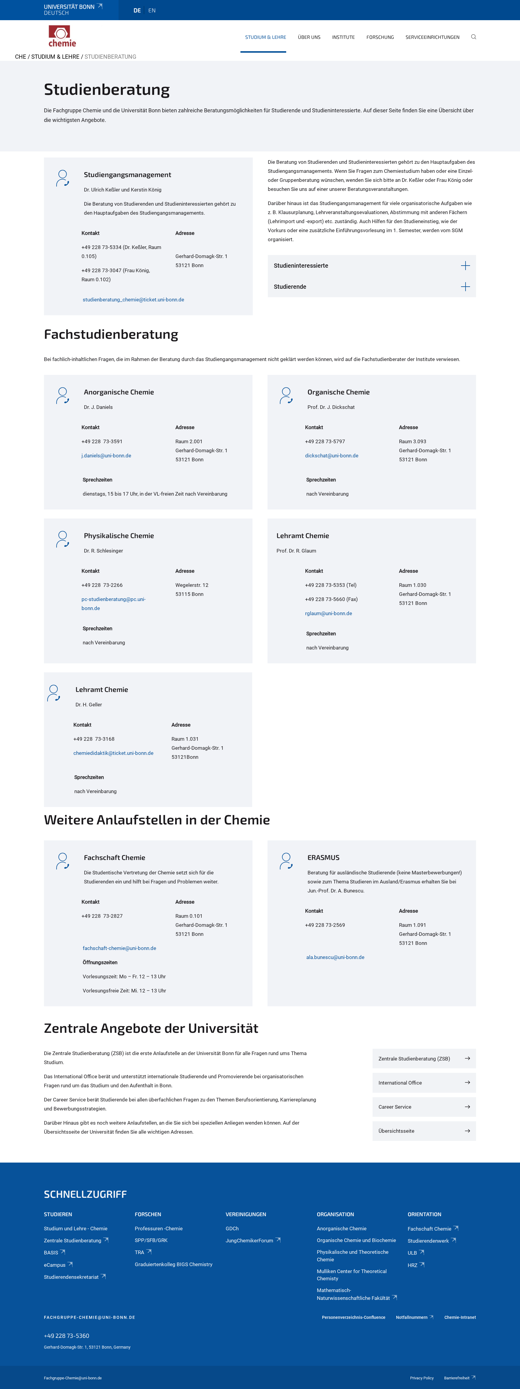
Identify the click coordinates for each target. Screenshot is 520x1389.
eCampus (55, 1265)
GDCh (232, 1228)
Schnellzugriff (85, 1194)
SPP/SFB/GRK (151, 1240)
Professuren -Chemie (159, 1228)
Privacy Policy (422, 1378)
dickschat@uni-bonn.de (331, 456)
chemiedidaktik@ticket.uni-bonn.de (113, 753)
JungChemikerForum (249, 1241)
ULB (412, 1253)
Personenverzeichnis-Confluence (353, 1317)
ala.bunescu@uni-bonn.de (335, 957)
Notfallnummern (412, 1317)
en (152, 10)
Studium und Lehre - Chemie (75, 1228)
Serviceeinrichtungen (433, 37)
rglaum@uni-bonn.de (328, 613)
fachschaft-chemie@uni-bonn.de (119, 948)
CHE (20, 56)
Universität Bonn (69, 6)
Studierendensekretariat (71, 1277)
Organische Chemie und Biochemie (356, 1240)
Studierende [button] (290, 286)
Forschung (380, 37)
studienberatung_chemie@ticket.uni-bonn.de (133, 300)
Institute (343, 37)
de (137, 10)
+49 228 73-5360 (66, 1335)
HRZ (412, 1265)
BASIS (51, 1253)
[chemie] (73, 36)
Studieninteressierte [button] (301, 265)
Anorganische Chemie (342, 1228)
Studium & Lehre (265, 37)
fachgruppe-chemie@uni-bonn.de (89, 1317)
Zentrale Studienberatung (72, 1241)
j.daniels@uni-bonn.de (106, 456)
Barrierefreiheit (456, 1378)
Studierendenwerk (428, 1241)
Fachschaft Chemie (429, 1229)
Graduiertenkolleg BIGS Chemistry (173, 1264)
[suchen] (471, 41)
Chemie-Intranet (460, 1317)
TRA (139, 1252)
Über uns (309, 37)
